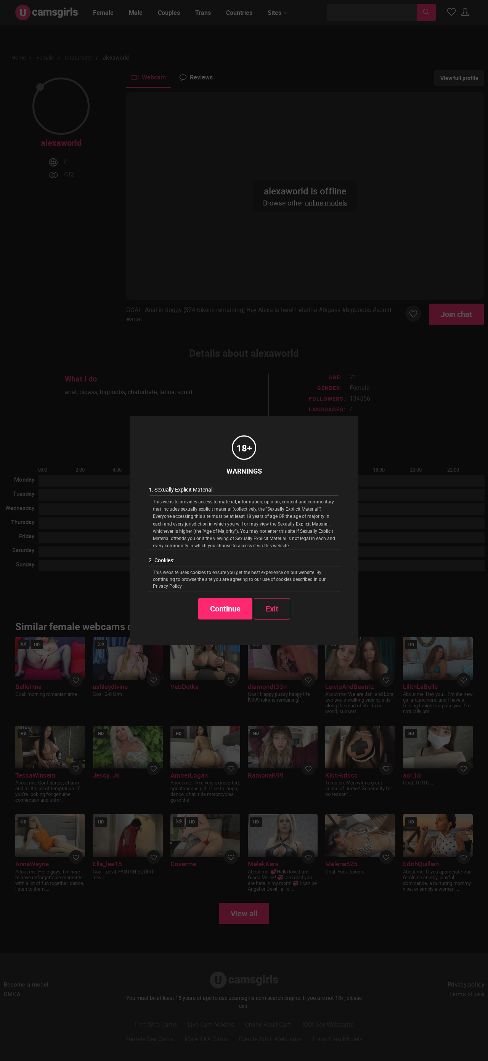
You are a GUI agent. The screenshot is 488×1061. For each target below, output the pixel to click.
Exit (272, 608)
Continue (225, 608)
